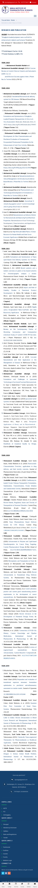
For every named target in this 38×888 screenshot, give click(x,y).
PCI (4, 811)
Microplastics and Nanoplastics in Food (21, 561)
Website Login (7, 860)
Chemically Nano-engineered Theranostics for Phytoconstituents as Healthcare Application (20, 740)
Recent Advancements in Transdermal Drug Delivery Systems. (20, 575)
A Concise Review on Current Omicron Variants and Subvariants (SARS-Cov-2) (19, 71)
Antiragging (6, 815)
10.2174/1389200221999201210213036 (20, 511)
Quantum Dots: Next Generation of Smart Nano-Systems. (20, 706)
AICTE (5, 808)
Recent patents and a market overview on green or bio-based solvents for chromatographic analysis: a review (20, 271)
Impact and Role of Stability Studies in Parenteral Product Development (20, 290)
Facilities (5, 850)
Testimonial (6, 847)
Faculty (5, 857)
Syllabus (5, 831)
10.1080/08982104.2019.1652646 (14, 694)
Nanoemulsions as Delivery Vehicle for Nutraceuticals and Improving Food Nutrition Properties (20, 218)
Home (13, 20)
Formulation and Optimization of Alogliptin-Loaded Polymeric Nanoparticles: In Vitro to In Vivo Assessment (18, 119)
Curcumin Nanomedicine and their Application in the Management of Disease (20, 360)
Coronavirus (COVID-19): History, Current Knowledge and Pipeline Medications (20, 633)
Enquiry (34, 2)
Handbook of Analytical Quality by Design (20, 444)
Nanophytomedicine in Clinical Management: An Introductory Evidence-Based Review (19, 179)
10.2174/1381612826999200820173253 (23, 550)
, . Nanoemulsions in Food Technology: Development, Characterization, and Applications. (20, 219)
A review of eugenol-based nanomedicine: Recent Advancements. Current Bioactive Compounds (20, 650)
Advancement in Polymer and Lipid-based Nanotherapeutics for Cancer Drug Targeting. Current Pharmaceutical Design (20, 544)
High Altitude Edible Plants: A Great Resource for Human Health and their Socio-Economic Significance (20, 234)
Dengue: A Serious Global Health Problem (20, 754)
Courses (5, 854)
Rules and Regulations (10, 834)
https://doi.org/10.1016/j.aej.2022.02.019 (17, 167)
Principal (5, 824)
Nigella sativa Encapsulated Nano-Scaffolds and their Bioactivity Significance (20, 310)
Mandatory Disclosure (10, 827)
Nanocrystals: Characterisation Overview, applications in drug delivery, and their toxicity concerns (20, 466)
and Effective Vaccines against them (15, 76)
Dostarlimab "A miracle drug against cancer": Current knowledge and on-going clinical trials (19, 204)
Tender (5, 837)
